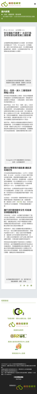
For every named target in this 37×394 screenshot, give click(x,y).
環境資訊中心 (22, 369)
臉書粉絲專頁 (18, 330)
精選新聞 (11, 14)
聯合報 (19, 202)
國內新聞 (18, 14)
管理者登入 (12, 385)
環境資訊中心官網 (18, 353)
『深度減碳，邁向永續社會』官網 (18, 318)
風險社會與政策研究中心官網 (18, 342)
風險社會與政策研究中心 (12, 369)
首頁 (5, 14)
